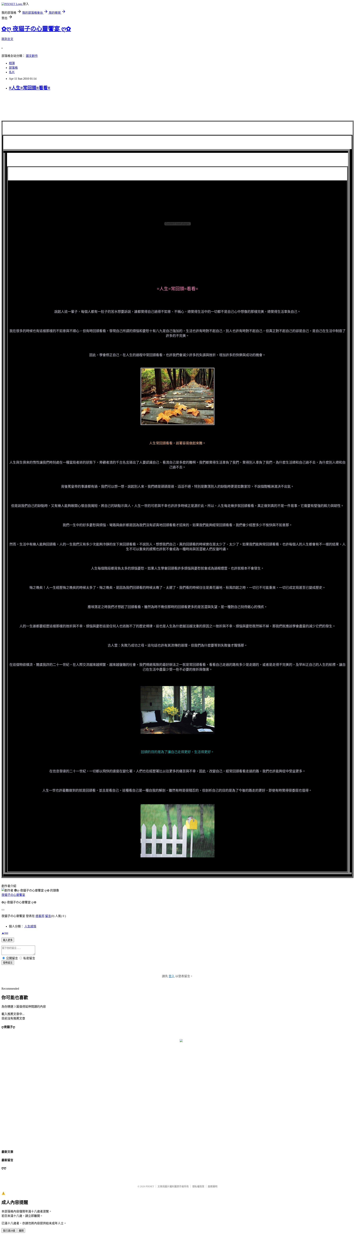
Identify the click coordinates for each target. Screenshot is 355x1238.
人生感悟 (30, 926)
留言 (48, 916)
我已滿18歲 (9, 1230)
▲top (4, 932)
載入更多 (8, 940)
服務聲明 (212, 1186)
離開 (21, 1230)
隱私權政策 (198, 1186)
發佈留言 (8, 962)
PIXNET (150, 1186)
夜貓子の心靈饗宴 (13, 894)
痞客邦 (40, 916)
